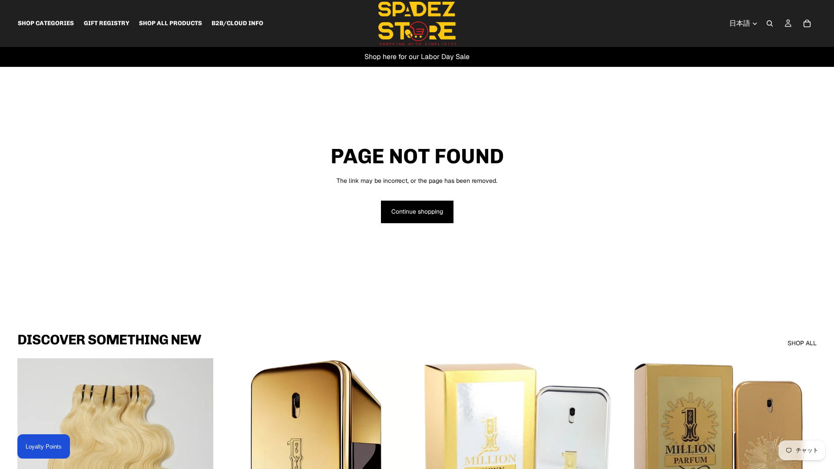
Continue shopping (417, 211)
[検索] (769, 23)
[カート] (807, 23)
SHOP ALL (802, 343)
